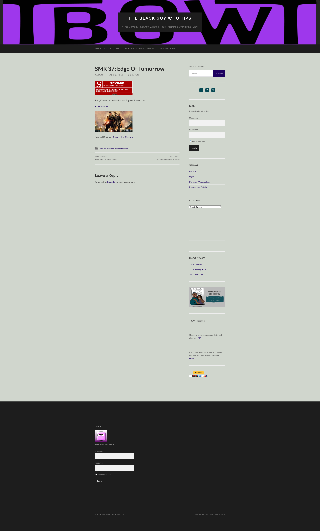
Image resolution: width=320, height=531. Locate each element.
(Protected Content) (123, 137)
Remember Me (198, 141)
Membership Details (198, 187)
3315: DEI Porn (195, 264)
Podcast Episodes (125, 49)
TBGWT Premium (146, 49)
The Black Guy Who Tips (160, 18)
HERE (198, 338)
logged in (111, 181)
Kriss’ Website (102, 106)
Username (193, 118)
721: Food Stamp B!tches (168, 158)
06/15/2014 (100, 75)
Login (191, 176)
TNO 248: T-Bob (196, 274)
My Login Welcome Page (199, 182)
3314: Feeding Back (197, 269)
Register (192, 171)
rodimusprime (116, 75)
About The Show (103, 49)
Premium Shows (167, 49)
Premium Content (107, 148)
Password (193, 129)
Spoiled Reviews (121, 148)
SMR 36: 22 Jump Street (106, 158)
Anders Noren (211, 515)
